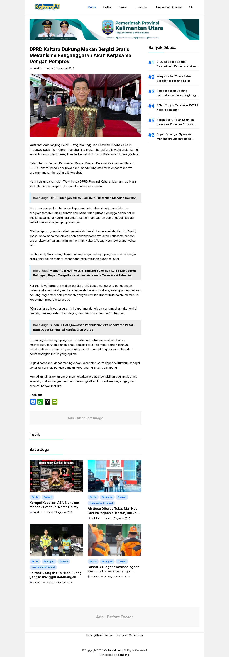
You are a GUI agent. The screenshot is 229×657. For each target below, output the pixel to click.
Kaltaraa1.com (113, 650)
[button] (191, 7)
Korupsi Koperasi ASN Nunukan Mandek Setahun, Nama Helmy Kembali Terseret (54, 507)
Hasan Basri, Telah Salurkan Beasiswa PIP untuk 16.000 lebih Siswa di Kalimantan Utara (177, 124)
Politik (107, 7)
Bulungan (107, 497)
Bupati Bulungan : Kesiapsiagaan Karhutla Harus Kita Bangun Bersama (113, 571)
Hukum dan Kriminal (168, 7)
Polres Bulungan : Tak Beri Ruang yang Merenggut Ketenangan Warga (56, 577)
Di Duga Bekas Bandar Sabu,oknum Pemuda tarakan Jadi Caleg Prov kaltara (176, 66)
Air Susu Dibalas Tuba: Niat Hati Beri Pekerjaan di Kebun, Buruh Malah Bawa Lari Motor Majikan (113, 513)
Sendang (123, 654)
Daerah (123, 7)
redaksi (37, 68)
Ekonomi (141, 7)
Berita (92, 7)
